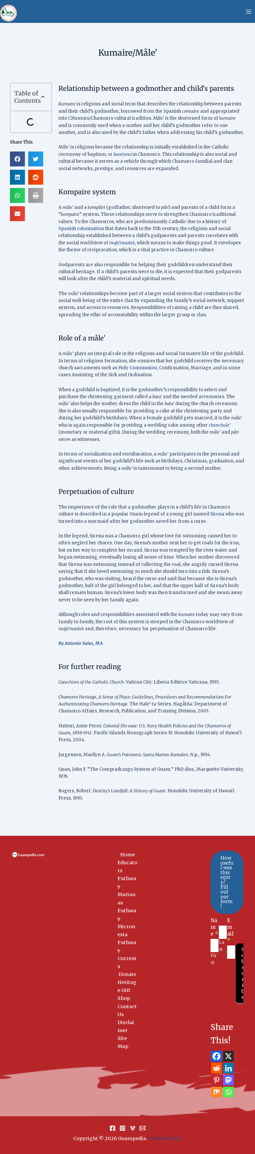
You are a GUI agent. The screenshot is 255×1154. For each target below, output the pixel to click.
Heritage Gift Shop (127, 990)
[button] (43, 97)
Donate (127, 974)
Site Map (123, 1042)
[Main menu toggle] (248, 11)
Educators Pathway (127, 874)
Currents (127, 962)
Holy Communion (137, 368)
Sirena (217, 514)
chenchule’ (219, 425)
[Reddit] (216, 1068)
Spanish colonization (81, 228)
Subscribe (242, 973)
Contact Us (127, 1010)
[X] (228, 1056)
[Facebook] (216, 1056)
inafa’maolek (122, 243)
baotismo (122, 154)
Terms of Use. (165, 1138)
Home (127, 855)
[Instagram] (123, 1128)
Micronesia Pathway (127, 938)
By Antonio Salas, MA (80, 643)
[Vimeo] (132, 1128)
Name (214, 927)
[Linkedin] (228, 1068)
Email (230, 930)
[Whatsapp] (228, 1092)
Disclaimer (126, 1026)
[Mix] (216, 1092)
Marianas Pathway (127, 906)
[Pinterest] (216, 1080)
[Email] (142, 1128)
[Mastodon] (228, 1080)
